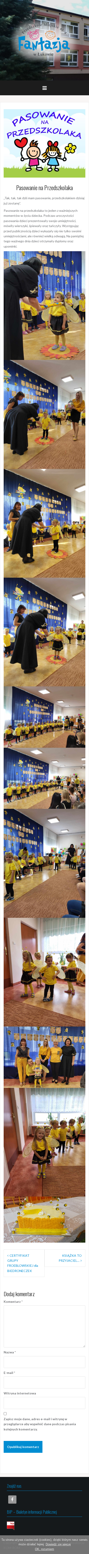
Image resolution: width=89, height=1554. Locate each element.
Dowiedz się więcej (58, 1544)
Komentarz (13, 1301)
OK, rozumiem (44, 1549)
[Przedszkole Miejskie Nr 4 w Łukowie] (44, 40)
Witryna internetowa (20, 1393)
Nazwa (10, 1352)
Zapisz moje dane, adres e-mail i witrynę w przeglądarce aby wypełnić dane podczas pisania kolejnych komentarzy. (40, 1424)
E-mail (9, 1373)
